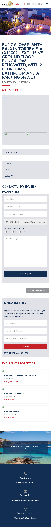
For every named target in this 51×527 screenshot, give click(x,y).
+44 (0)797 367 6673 (26, 482)
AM (8, 232)
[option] (25, 21)
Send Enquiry (25, 274)
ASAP (23, 232)
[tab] (25, 152)
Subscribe (25, 346)
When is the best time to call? (16, 228)
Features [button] (9, 164)
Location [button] (9, 176)
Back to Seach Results (37, 290)
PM (16, 232)
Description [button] (11, 152)
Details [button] (8, 170)
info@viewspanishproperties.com (25, 500)
